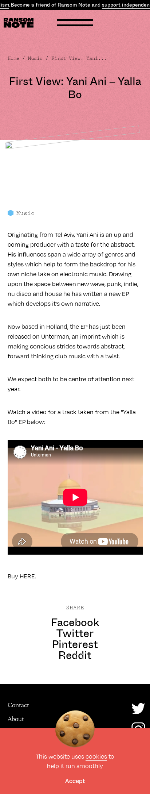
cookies (96, 756)
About (16, 719)
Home (13, 58)
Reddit (74, 655)
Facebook (75, 622)
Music (35, 58)
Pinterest (75, 644)
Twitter (75, 633)
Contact (18, 705)
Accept (75, 780)
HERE (27, 576)
